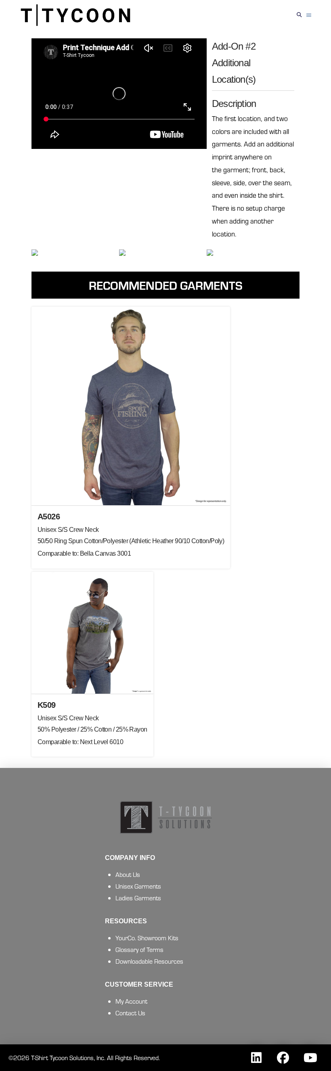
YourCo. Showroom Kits (146, 937)
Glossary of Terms (139, 949)
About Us (127, 874)
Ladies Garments (138, 897)
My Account (131, 1001)
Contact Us (130, 1012)
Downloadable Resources (149, 961)
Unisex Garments (138, 886)
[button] (299, 15)
